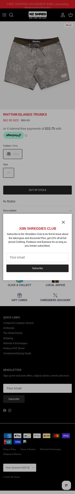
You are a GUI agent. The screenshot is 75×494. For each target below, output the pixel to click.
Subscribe (37, 268)
